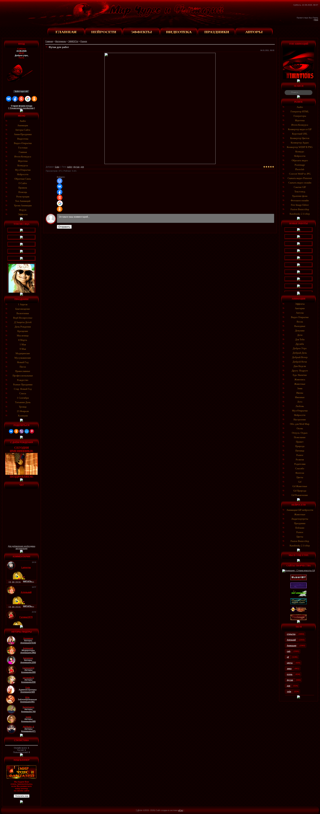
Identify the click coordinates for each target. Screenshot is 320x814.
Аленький (291, 640)
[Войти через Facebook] (15, 99)
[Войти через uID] (59, 181)
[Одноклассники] (16, 431)
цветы (290, 663)
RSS (316, 20)
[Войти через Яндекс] (21, 99)
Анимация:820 (27, 692)
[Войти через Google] (28, 99)
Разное (83, 41)
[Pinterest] (32, 431)
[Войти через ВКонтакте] (8, 99)
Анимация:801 (27, 702)
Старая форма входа (21, 106)
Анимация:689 (28, 721)
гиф (288, 651)
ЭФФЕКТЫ (73, 41)
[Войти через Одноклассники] (34, 99)
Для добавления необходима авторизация (21, 547)
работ (69, 167)
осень (289, 674)
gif (288, 657)
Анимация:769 (28, 711)
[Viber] (21, 431)
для (82, 167)
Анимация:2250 (28, 662)
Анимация (291, 645)
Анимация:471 (28, 731)
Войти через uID (21, 91)
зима (289, 668)
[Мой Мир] (26, 431)
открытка (291, 634)
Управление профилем (22, 108)
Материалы (60, 41)
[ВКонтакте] (11, 431)
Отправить (64, 226)
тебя (289, 691)
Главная (49, 41)
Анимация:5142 (28, 643)
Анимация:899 (28, 672)
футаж (76, 167)
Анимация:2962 (28, 652)
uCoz (180, 810)
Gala (57, 167)
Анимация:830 (28, 682)
